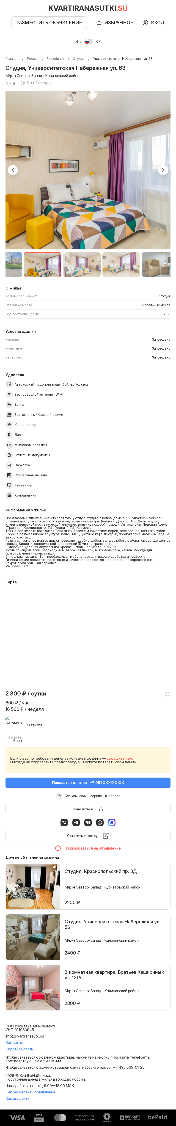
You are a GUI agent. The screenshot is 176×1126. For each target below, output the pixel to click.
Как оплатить (17, 1098)
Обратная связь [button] (19, 1049)
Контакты (14, 1042)
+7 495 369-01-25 (128, 1067)
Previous (13, 170)
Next (163, 170)
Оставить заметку (82, 836)
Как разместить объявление (30, 1092)
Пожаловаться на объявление (93, 848)
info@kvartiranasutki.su (25, 1036)
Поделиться (82, 809)
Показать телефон (88, 782)
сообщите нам (119, 758)
